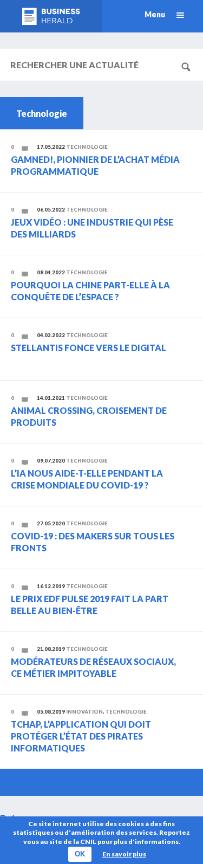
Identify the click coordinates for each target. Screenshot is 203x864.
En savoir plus (124, 854)
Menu (155, 14)
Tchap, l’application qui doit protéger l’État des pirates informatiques (81, 736)
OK (80, 854)
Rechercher (189, 66)
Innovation (84, 712)
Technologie (87, 147)
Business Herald (51, 16)
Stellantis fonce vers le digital (88, 347)
